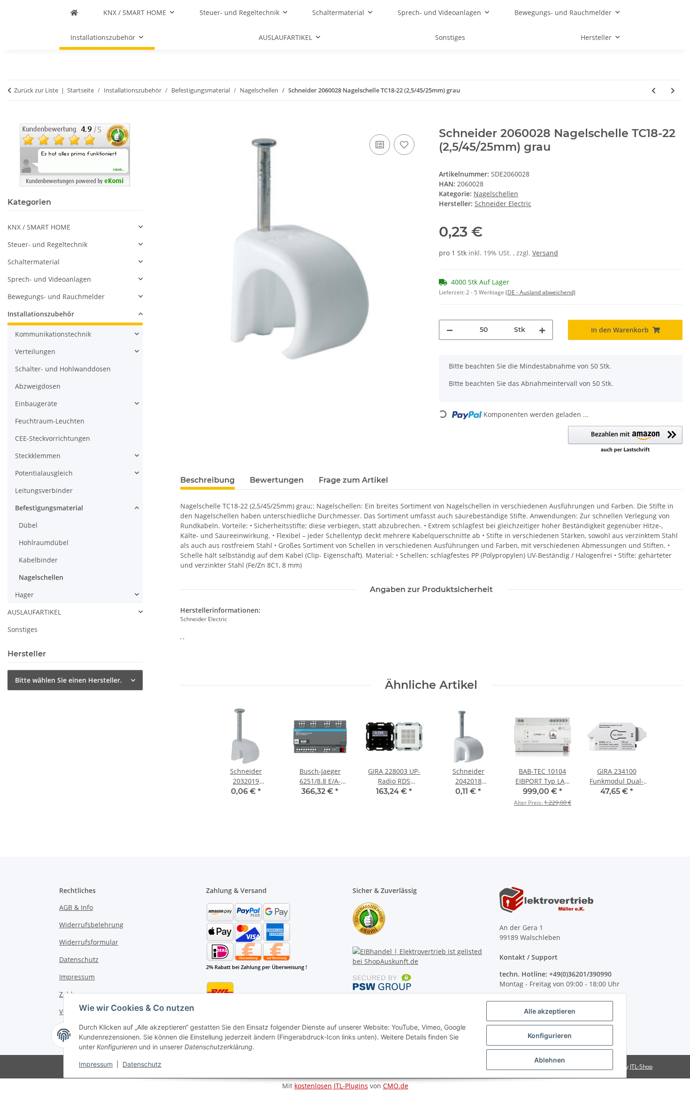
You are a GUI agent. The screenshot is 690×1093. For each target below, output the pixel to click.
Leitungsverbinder (44, 490)
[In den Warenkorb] (187, 121)
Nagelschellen (496, 193)
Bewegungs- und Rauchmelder (56, 296)
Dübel (28, 525)
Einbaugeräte (36, 403)
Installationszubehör (41, 313)
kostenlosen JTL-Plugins (331, 1085)
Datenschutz (142, 1064)
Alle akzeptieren (549, 1011)
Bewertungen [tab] (277, 480)
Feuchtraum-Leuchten (49, 420)
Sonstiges (23, 629)
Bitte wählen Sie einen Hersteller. (68, 680)
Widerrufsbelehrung (91, 924)
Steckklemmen (38, 455)
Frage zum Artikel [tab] (353, 480)
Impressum (96, 1064)
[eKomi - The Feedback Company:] (369, 917)
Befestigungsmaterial (49, 507)
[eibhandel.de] (74, 12)
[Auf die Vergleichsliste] (379, 144)
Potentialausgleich (44, 473)
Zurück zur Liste (36, 90)
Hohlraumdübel (44, 542)
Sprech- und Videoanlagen (49, 279)
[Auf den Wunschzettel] (404, 144)
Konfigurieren (550, 1035)
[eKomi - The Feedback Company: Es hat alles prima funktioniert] (75, 154)
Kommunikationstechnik (53, 334)
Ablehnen (549, 1060)
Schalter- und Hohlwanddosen (63, 368)
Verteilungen (35, 351)
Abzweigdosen (38, 386)
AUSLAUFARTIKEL (34, 612)
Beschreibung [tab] (207, 480)
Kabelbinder (38, 559)
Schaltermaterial (34, 261)
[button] (625, 440)
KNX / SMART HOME (39, 227)
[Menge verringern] (449, 329)
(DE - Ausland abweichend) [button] (540, 292)
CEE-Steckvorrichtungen (52, 438)
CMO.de (395, 1085)
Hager (24, 594)
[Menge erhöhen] (542, 329)
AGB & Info (76, 907)
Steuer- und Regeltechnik (47, 244)
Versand (545, 252)
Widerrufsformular (88, 942)
